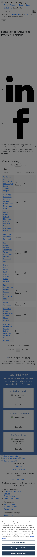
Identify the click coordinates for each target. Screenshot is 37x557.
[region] (18, 536)
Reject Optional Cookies (18, 548)
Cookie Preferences (18, 542)
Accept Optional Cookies (18, 553)
